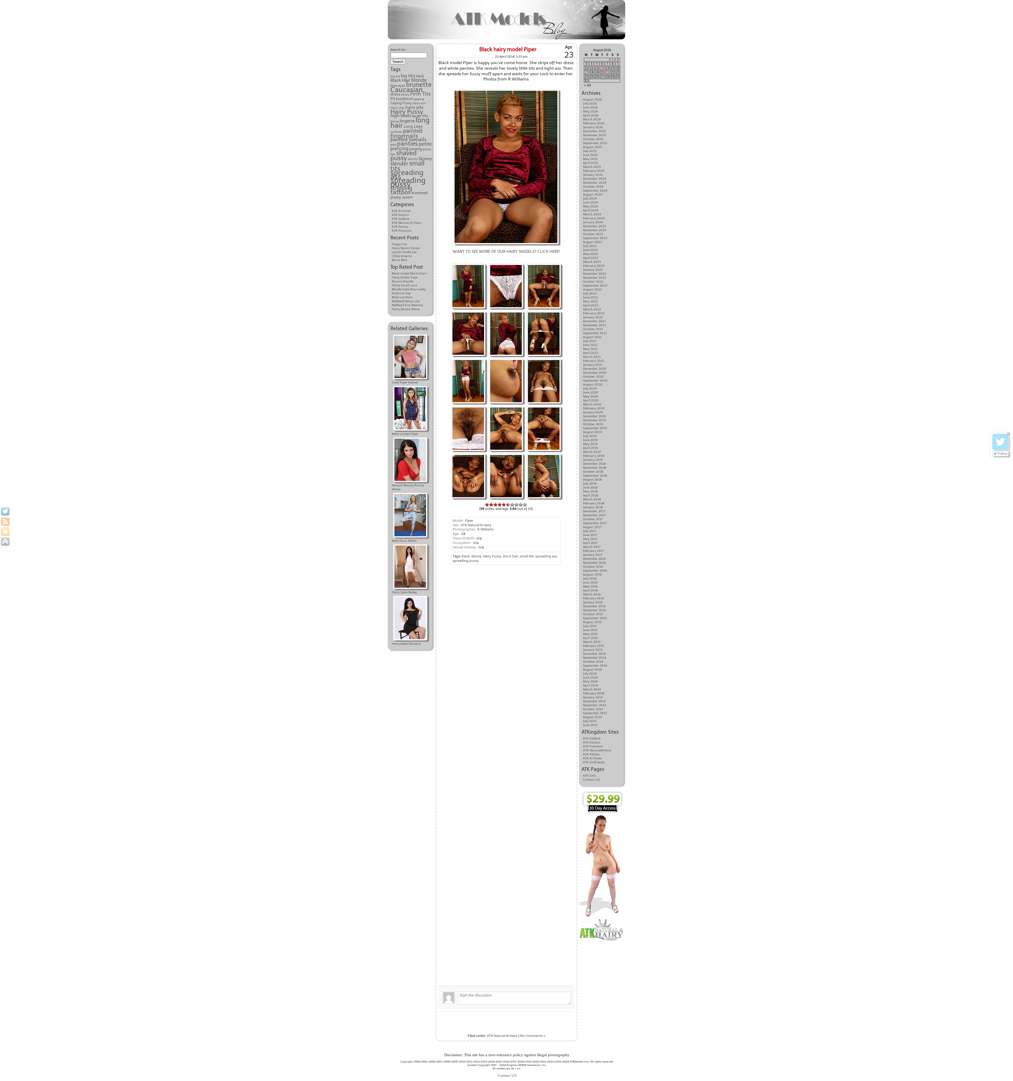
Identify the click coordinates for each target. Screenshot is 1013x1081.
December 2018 (594, 464)
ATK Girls (589, 775)
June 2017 (590, 535)
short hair (510, 556)
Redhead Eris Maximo (407, 305)
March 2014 (592, 689)
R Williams (485, 529)
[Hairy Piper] (468, 312)
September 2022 (595, 285)
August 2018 (592, 479)
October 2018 (593, 471)
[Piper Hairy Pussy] (506, 264)
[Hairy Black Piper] (506, 90)
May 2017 (590, 539)
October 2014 (593, 661)
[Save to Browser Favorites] (5, 531)
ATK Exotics (400, 215)
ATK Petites (400, 227)
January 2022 (593, 317)
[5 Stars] (504, 504)
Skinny (425, 159)
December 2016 (594, 559)
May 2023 (590, 254)
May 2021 (590, 349)
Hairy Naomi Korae (405, 248)
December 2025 (594, 131)
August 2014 (592, 669)
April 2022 (590, 305)
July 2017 (589, 531)
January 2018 (593, 507)
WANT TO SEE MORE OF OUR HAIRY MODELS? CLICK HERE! (506, 251)
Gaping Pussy (401, 103)
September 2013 (595, 713)
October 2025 (593, 139)
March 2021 (592, 357)
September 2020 (595, 380)
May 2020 (590, 396)
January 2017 (592, 555)
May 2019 (590, 444)
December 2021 (594, 321)
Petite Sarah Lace (404, 285)
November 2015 (594, 610)
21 (607, 72)
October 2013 (593, 709)
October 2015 (593, 614)
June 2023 (590, 250)
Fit (392, 98)
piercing (399, 148)
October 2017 (593, 519)
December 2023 (594, 226)
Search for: (398, 49)
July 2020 (590, 388)
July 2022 (590, 293)
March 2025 (592, 167)
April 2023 (590, 258)
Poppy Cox (399, 244)
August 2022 (592, 289)
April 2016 (590, 590)
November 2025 (594, 135)
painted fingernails (406, 133)
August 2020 (592, 384)
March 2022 (592, 309)
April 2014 (590, 685)
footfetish (404, 98)
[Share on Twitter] (5, 511)
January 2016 (593, 602)
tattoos (400, 192)
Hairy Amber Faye (405, 277)
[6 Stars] (508, 504)
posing (415, 148)
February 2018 (593, 503)
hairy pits (414, 107)
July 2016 (589, 578)
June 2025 (590, 155)
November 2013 (594, 705)
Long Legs (413, 126)
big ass (395, 76)
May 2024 (590, 206)
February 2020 (594, 408)
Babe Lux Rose (402, 297)
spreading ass (406, 174)
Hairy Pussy (406, 111)
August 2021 (592, 337)
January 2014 (593, 697)
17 (586, 72)
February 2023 (593, 266)
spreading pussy (408, 182)
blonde (419, 80)
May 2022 (590, 301)
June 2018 (590, 487)
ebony (405, 94)
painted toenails (408, 140)
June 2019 (590, 440)
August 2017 (592, 527)
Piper (469, 521)
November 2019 (594, 420)
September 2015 (595, 618)
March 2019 (592, 452)
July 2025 (590, 151)
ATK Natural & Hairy (406, 223)
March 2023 (592, 262)
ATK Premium (402, 231)
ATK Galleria (400, 219)
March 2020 (592, 404)
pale (393, 144)
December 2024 (594, 179)
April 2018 (590, 495)
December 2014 (594, 654)
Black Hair (400, 80)
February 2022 (593, 313)
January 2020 (593, 412)
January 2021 (593, 365)
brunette (419, 84)
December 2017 (594, 511)
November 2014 (594, 658)
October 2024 (593, 186)
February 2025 (593, 171)
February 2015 (593, 646)
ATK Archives (401, 211)
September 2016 (595, 570)
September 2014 (595, 665)
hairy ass (419, 103)
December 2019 (594, 416)
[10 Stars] (525, 504)
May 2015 (590, 634)
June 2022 (590, 297)
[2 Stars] (491, 504)
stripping (401, 188)
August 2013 (592, 717)
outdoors (396, 132)
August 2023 (592, 242)
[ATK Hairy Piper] (506, 312)
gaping (419, 99)
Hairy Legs (397, 108)
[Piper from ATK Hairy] (543, 312)
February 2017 (593, 551)
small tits (527, 556)
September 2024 (595, 190)
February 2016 (593, 598)
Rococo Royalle (402, 281)
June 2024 (590, 202)
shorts (413, 159)
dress (395, 94)
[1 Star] (487, 504)
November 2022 (594, 277)
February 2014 (593, 693)
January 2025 (593, 175)
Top (1000, 1068)
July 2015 (589, 626)
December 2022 (594, 274)
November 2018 (594, 468)
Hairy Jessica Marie (406, 309)
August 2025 (592, 147)
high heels (400, 115)
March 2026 (592, 119)
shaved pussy (403, 155)
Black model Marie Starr (409, 273)
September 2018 (595, 475)
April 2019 (590, 448)
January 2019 (593, 460)
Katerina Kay (401, 293)
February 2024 (593, 218)
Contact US (591, 779)
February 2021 (593, 361)
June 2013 (590, 725)
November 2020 (594, 372)
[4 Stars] (500, 504)
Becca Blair (400, 260)
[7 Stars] (512, 504)
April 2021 (590, 353)
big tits (408, 75)
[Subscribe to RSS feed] (5, 521)
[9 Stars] (521, 504)
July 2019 (589, 436)
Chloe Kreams (402, 256)
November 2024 (594, 182)
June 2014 (590, 677)
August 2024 (592, 194)
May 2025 (590, 159)
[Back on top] (5, 541)
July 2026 (590, 103)
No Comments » (533, 1036)
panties (407, 143)
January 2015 (593, 650)
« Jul (587, 85)
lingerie (407, 121)
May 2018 (590, 491)
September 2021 (595, 333)
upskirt (407, 197)
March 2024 (592, 214)
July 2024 (590, 198)
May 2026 (590, 111)
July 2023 (590, 246)
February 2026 (593, 123)
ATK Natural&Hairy (597, 750)
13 (602, 68)
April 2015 (590, 638)
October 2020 (593, 376)
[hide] (1008, 433)
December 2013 (594, 701)
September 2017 (595, 523)
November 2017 (594, 515)
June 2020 (590, 392)
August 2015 (592, 622)
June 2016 (590, 582)
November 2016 (594, 563)
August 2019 (592, 432)
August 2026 (592, 99)
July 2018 (590, 483)
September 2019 (595, 428)
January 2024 (593, 222)
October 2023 (593, 234)
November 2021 (594, 325)
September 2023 (595, 238)
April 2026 (590, 115)
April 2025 (590, 163)
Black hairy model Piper (508, 49)
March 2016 (592, 594)
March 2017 (591, 547)
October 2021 (593, 329)
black (420, 76)
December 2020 (594, 369)
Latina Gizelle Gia (404, 252)
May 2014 (590, 681)
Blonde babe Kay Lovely (409, 289)
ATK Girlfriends (594, 762)
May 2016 (590, 586)
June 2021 (590, 345)
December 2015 (594, 606)
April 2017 (590, 543)
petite (425, 144)
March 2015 (592, 642)
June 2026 (590, 107)
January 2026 (593, 127)
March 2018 (592, 499)
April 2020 (591, 400)
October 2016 (593, 566)
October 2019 (593, 424)
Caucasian (406, 90)
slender (399, 163)
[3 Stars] (495, 504)
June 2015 (590, 630)
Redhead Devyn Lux (405, 301)
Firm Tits (420, 94)
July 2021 (589, 341)
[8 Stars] (516, 504)
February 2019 (593, 456)
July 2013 (589, 721)
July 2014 (589, 673)
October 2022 (593, 281)
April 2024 (590, 210)
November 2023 (594, 230)
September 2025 (595, 143)
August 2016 (592, 574)
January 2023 (593, 270)
